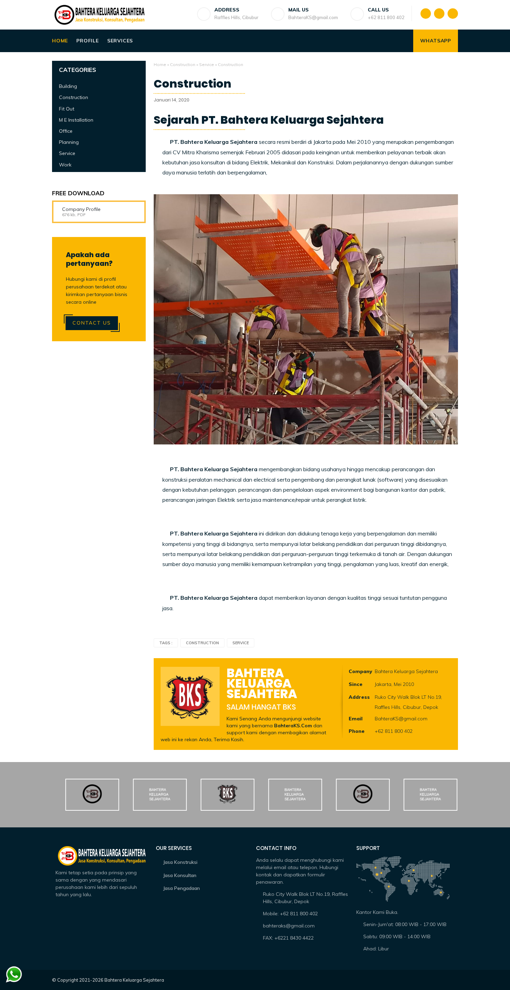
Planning (69, 142)
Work (65, 165)
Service (206, 64)
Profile (87, 41)
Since (356, 684)
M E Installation (76, 120)
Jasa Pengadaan (181, 888)
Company (360, 671)
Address (359, 697)
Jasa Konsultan (179, 875)
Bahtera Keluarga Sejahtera (134, 980)
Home (60, 41)
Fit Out (66, 109)
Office (66, 131)
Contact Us (92, 323)
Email (356, 718)
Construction (182, 64)
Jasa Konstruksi (180, 862)
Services (120, 41)
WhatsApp (435, 41)
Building (68, 86)
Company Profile (81, 209)
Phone (357, 731)
